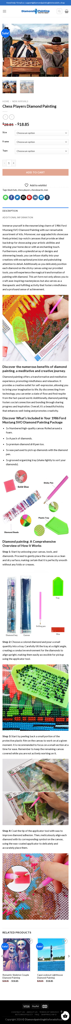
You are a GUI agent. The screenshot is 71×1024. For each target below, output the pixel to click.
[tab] (35, 210)
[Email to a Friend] (23, 197)
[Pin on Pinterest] (29, 197)
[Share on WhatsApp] (5, 197)
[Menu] (4, 11)
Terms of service (49, 1012)
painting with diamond (15, 276)
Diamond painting (15, 541)
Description (10, 210)
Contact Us (18, 1012)
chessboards (37, 190)
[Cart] (67, 11)
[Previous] (8, 50)
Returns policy (24, 1014)
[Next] (63, 50)
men (46, 190)
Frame (5, 141)
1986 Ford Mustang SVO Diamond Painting (34, 420)
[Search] (59, 11)
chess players (24, 190)
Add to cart (35, 172)
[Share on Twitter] (17, 197)
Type (5, 151)
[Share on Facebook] (11, 197)
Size (4, 132)
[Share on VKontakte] (35, 197)
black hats (12, 190)
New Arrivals (20, 101)
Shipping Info (49, 1014)
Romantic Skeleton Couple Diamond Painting (15, 976)
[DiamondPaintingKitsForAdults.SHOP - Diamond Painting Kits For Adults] (36, 11)
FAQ (37, 1014)
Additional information (17, 217)
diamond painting (58, 397)
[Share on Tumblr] (47, 197)
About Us (32, 1012)
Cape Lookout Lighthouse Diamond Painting (50, 976)
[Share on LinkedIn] (41, 197)
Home (5, 101)
